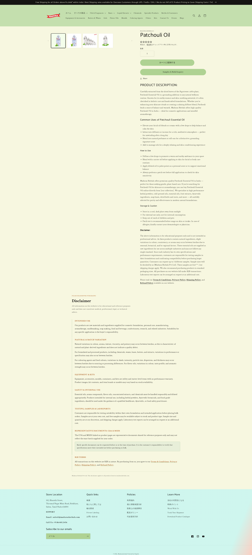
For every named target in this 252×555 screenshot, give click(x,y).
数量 (141, 49)
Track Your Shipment (175, 512)
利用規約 (130, 500)
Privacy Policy (179, 280)
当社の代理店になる (175, 500)
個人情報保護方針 (134, 504)
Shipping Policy (193, 280)
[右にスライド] (132, 41)
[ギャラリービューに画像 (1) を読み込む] (58, 40)
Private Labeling (93, 512)
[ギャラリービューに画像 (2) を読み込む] (74, 40)
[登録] (87, 536)
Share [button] (145, 78)
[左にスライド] (48, 41)
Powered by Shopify (133, 554)
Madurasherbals (122, 554)
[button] (80, 13)
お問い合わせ (92, 517)
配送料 (149, 45)
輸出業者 (90, 508)
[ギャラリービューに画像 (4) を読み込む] (106, 40)
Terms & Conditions (162, 280)
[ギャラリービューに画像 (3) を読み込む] (90, 40)
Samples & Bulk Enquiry (173, 72)
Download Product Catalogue (178, 517)
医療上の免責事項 (134, 508)
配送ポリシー (132, 512)
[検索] (194, 15)
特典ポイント (173, 504)
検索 (88, 500)
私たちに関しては (94, 504)
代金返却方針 (132, 517)
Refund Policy (146, 283)
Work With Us (173, 508)
